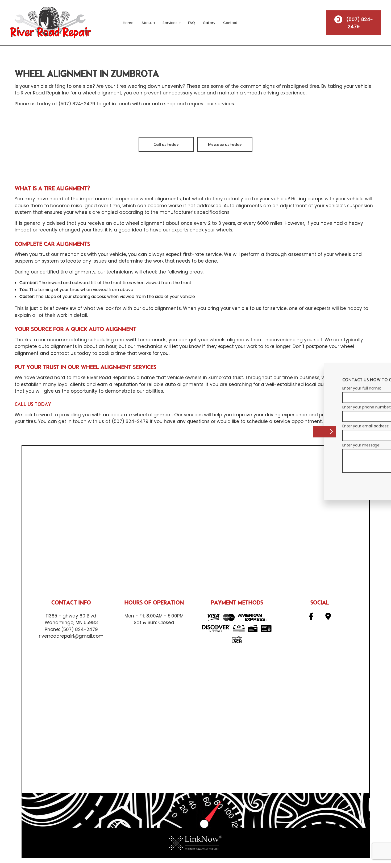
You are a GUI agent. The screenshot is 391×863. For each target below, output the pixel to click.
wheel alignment (101, 93)
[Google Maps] (328, 618)
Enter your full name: (293, 388)
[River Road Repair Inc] (50, 22)
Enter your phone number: (298, 407)
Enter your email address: (297, 426)
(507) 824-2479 (359, 23)
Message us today (225, 144)
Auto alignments (243, 205)
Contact (230, 22)
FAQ (191, 22)
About (147, 22)
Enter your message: (293, 445)
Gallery (209, 22)
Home (128, 22)
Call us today (166, 144)
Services (170, 22)
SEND (353, 481)
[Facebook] (311, 618)
